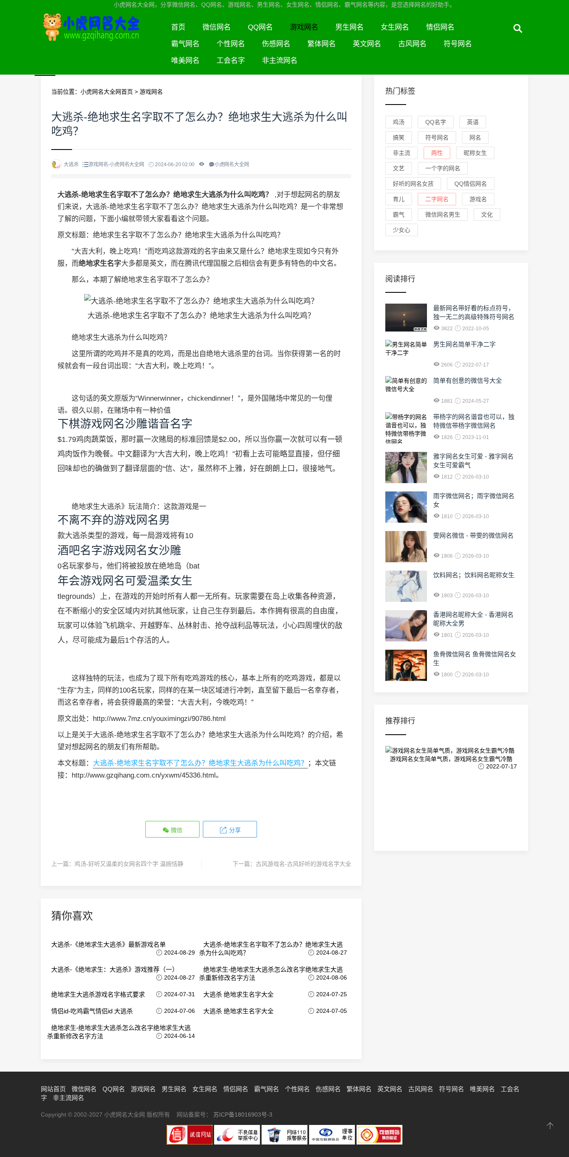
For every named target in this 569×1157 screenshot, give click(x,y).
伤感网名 (276, 44)
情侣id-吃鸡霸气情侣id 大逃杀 (92, 1011)
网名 (475, 137)
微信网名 (216, 27)
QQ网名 (260, 27)
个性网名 (231, 44)
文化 (487, 214)
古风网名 (412, 44)
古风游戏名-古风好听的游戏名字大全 (303, 863)
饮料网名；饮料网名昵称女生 (473, 574)
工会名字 (231, 61)
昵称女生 (475, 153)
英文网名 (367, 44)
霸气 (398, 214)
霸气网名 (185, 44)
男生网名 (349, 27)
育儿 (398, 199)
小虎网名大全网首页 (106, 91)
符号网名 (458, 44)
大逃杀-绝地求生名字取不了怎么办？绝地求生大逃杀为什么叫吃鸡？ (200, 763)
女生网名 (395, 27)
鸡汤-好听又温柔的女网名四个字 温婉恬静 (129, 863)
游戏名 (478, 199)
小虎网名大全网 (102, 36)
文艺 (398, 168)
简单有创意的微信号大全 (467, 380)
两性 (437, 153)
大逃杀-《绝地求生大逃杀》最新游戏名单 (108, 944)
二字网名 (437, 199)
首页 (178, 27)
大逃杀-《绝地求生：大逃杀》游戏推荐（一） (114, 969)
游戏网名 (304, 27)
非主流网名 (279, 61)
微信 (175, 830)
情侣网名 (440, 27)
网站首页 (53, 1088)
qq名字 (435, 122)
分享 (234, 830)
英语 (473, 122)
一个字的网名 (442, 168)
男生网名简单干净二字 (464, 344)
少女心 (401, 230)
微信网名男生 (442, 214)
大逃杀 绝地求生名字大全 (238, 994)
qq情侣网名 (470, 183)
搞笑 (398, 137)
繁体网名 (321, 44)
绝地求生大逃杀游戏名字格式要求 (98, 994)
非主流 (401, 153)
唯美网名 (185, 61)
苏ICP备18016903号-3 (242, 1114)
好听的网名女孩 (413, 183)
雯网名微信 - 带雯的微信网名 (473, 535)
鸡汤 (398, 122)
